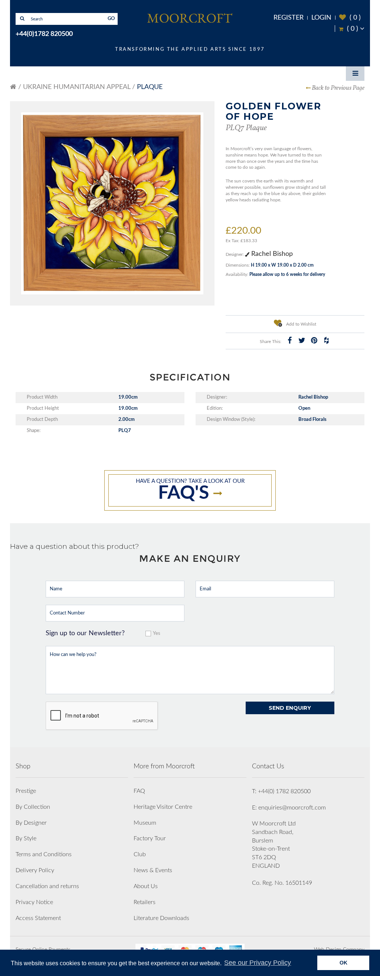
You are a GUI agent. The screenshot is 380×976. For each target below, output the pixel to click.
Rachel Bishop (271, 254)
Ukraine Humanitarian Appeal (76, 87)
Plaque (150, 87)
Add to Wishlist (300, 324)
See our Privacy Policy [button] (257, 962)
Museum (145, 823)
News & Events (153, 870)
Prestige (26, 791)
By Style (26, 838)
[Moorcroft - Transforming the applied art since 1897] (189, 18)
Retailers (144, 902)
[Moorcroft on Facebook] (290, 340)
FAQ (139, 791)
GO (111, 18)
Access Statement (38, 918)
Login (321, 18)
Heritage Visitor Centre (163, 807)
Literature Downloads (161, 918)
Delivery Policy (35, 870)
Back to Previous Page (338, 88)
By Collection (33, 807)
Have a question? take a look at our (190, 490)
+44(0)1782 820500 (44, 34)
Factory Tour (150, 838)
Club (140, 854)
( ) (350, 18)
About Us (146, 886)
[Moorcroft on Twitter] (302, 340)
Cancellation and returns (47, 886)
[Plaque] (112, 203)
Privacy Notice (34, 902)
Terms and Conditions (44, 854)
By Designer (31, 823)
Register (288, 18)
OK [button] (343, 963)
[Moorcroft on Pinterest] (314, 340)
